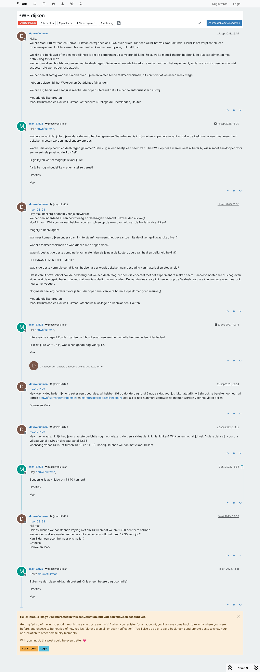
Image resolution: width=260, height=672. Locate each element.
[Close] (238, 616)
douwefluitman (38, 33)
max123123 (36, 123)
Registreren (29, 648)
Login (43, 648)
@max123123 (60, 204)
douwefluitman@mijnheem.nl (58, 397)
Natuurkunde (29, 23)
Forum (22, 3)
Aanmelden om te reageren (224, 22)
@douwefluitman (57, 123)
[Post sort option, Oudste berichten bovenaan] (200, 23)
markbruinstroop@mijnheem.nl (101, 397)
